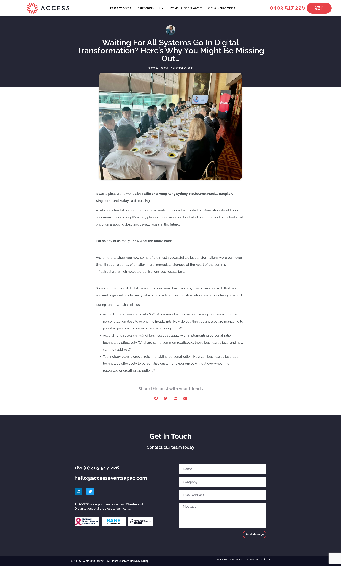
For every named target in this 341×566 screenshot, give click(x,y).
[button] (156, 398)
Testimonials (145, 8)
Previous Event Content (186, 8)
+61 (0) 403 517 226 (97, 468)
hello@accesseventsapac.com (111, 478)
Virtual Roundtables (221, 8)
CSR (162, 8)
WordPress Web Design (230, 559)
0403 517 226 (287, 7)
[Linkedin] (78, 491)
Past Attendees (120, 8)
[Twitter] (90, 491)
